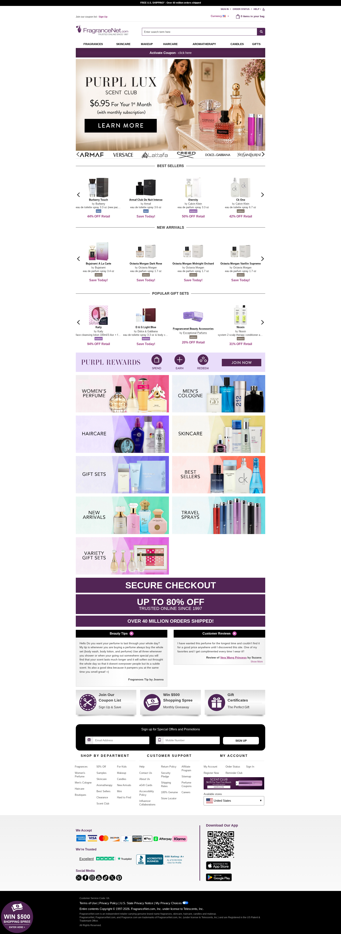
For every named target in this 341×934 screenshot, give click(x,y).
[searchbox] (199, 32)
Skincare (123, 44)
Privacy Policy (108, 903)
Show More (257, 661)
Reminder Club (234, 772)
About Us (144, 779)
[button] (263, 154)
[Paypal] (126, 838)
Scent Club (102, 803)
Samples (101, 772)
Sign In (225, 9)
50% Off (101, 766)
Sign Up (241, 740)
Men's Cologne (83, 782)
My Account (210, 766)
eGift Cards (145, 785)
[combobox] (203, 32)
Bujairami (100, 267)
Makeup (147, 44)
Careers (186, 792)
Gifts (256, 44)
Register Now (211, 772)
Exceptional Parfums (195, 332)
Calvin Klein (195, 203)
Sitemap (186, 776)
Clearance (102, 797)
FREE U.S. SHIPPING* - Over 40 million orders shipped (170, 2)
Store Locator (168, 798)
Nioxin (242, 331)
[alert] (220, 16)
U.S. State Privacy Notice (136, 903)
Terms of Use (88, 903)
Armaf (147, 203)
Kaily (100, 331)
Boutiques (80, 794)
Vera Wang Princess (233, 657)
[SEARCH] (261, 32)
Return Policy (168, 766)
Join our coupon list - (91, 16)
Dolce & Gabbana (148, 331)
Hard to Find (124, 797)
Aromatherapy (104, 785)
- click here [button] (171, 53)
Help (256, 9)
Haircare (170, 44)
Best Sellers (103, 791)
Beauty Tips (119, 633)
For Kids (122, 766)
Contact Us (145, 772)
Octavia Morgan (148, 267)
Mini (119, 791)
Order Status (241, 9)
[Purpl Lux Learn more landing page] (234, 784)
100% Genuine (169, 792)
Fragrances (93, 44)
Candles (121, 779)
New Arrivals (124, 785)
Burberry (100, 203)
